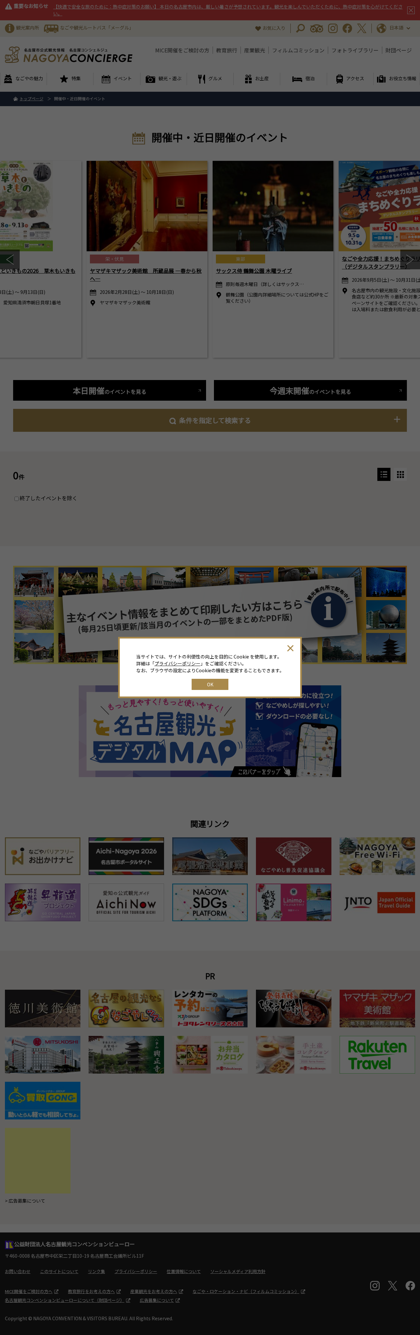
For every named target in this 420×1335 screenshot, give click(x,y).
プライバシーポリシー (177, 663)
